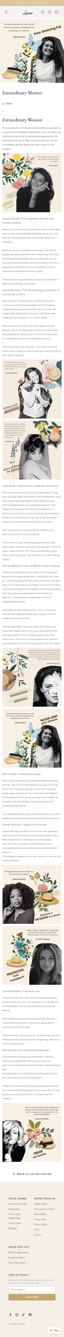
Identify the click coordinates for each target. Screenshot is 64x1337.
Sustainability (40, 1214)
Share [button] (8, 103)
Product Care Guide (18, 1203)
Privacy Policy (40, 1224)
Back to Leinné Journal (34, 1174)
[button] (6, 12)
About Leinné (40, 1203)
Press (36, 1229)
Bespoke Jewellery (17, 1257)
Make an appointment (19, 1252)
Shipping (13, 1228)
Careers (37, 1234)
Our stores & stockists (44, 1208)
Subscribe (32, 1297)
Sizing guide (14, 1208)
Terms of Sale (15, 1223)
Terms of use (40, 1219)
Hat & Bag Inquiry (17, 1262)
